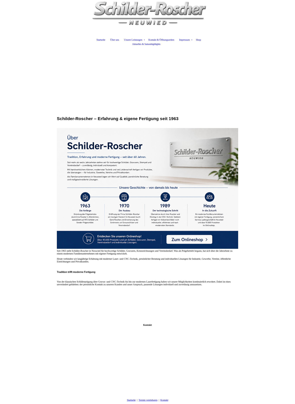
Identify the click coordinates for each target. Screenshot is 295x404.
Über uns (114, 39)
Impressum (184, 39)
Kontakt (164, 400)
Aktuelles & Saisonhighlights (146, 44)
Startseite (100, 39)
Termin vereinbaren (148, 400)
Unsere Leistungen (133, 39)
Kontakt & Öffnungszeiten (161, 39)
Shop (198, 39)
